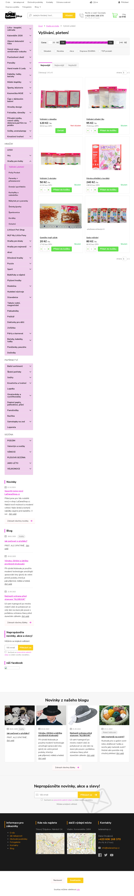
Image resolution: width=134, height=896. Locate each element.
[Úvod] (15, 15)
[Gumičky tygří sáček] (61, 216)
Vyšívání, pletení (16, 167)
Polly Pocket (14, 172)
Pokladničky (13, 311)
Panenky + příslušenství (14, 179)
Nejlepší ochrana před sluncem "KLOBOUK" (16, 598)
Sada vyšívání (92, 237)
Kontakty (49, 2)
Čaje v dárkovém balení (15, 100)
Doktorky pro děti (15, 322)
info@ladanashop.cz (110, 848)
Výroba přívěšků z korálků (97, 178)
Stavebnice (12, 297)
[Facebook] (101, 855)
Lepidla (11, 388)
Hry (9, 155)
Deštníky (11, 352)
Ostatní (12, 224)
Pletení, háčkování (109, 732)
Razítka (11, 416)
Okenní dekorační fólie (15, 42)
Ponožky (11, 63)
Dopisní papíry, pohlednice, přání (15, 403)
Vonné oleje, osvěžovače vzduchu (16, 50)
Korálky (12, 218)
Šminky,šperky (15, 206)
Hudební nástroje (15, 291)
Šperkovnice (14, 212)
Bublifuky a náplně (16, 275)
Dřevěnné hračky (15, 258)
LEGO (10, 150)
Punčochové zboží (15, 57)
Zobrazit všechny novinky (17, 521)
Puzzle (10, 263)
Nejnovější (45, 65)
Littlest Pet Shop (15, 229)
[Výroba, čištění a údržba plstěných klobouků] (51, 715)
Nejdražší (72, 65)
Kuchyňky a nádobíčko (13, 193)
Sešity (10, 377)
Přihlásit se (25, 647)
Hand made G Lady (16, 68)
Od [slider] (62, 42)
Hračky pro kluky (15, 241)
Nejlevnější (59, 65)
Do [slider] (110, 42)
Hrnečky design (14, 107)
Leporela (11, 427)
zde (78, 889)
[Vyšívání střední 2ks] (107, 98)
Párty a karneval (15, 333)
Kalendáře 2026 (15, 35)
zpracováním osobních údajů (62, 800)
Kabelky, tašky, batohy (14, 75)
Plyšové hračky (14, 280)
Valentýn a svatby (16, 446)
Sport (10, 269)
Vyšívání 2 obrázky (48, 178)
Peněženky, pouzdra (16, 347)
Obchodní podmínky (35, 2)
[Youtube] (113, 855)
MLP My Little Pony (16, 235)
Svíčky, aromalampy (16, 131)
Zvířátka (11, 328)
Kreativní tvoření (15, 136)
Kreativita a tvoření (16, 383)
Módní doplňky (14, 82)
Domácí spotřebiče (17, 187)
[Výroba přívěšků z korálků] (107, 157)
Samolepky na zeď (16, 421)
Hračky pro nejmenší (16, 246)
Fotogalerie (27, 7)
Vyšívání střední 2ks (95, 119)
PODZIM (11, 440)
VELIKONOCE (13, 468)
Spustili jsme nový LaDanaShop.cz (14, 493)
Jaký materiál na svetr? (112, 737)
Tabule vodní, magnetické (13, 304)
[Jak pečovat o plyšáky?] (20, 715)
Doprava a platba (12, 7)
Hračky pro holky (15, 161)
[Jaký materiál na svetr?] (114, 715)
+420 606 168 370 (94, 15)
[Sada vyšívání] (107, 216)
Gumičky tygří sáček (48, 237)
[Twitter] (107, 855)
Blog (37, 7)
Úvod (40, 26)
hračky (21, 536)
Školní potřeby (14, 372)
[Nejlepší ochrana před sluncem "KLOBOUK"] (83, 715)
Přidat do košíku (108, 130)
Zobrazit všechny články (17, 622)
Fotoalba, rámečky (16, 112)
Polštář (10, 316)
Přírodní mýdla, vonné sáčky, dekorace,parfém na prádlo (17, 122)
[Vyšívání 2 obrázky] (61, 157)
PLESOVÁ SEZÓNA (16, 457)
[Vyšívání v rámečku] (61, 98)
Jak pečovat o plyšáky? (16, 541)
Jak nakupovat (18, 2)
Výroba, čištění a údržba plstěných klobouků (16, 562)
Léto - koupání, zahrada (14, 28)
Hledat (69, 15)
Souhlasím (75, 880)
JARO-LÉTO (12, 463)
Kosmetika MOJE (15, 93)
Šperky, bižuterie (15, 87)
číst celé (12, 514)
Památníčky (13, 410)
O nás (8, 2)
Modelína (11, 286)
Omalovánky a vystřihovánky (14, 395)
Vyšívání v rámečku (48, 119)
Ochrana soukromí (63, 2)
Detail (60, 130)
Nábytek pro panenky (18, 201)
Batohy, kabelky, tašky (15, 340)
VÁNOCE (11, 452)
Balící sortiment (15, 366)
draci (9, 252)
